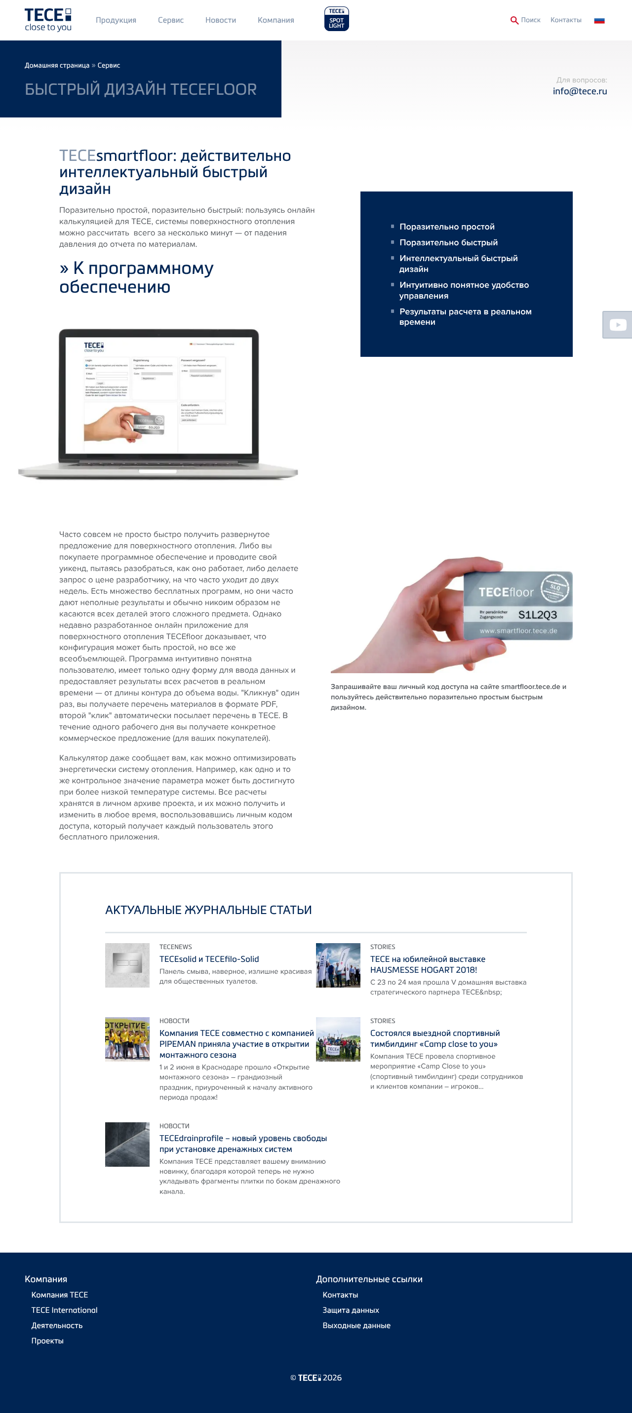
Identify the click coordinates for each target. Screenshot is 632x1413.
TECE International (65, 1309)
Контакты (566, 20)
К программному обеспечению (136, 276)
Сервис (171, 19)
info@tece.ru (580, 91)
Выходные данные (357, 1325)
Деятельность (57, 1325)
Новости (220, 19)
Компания (276, 19)
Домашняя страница (57, 65)
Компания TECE (60, 1294)
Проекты (48, 1340)
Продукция (116, 19)
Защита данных (351, 1309)
